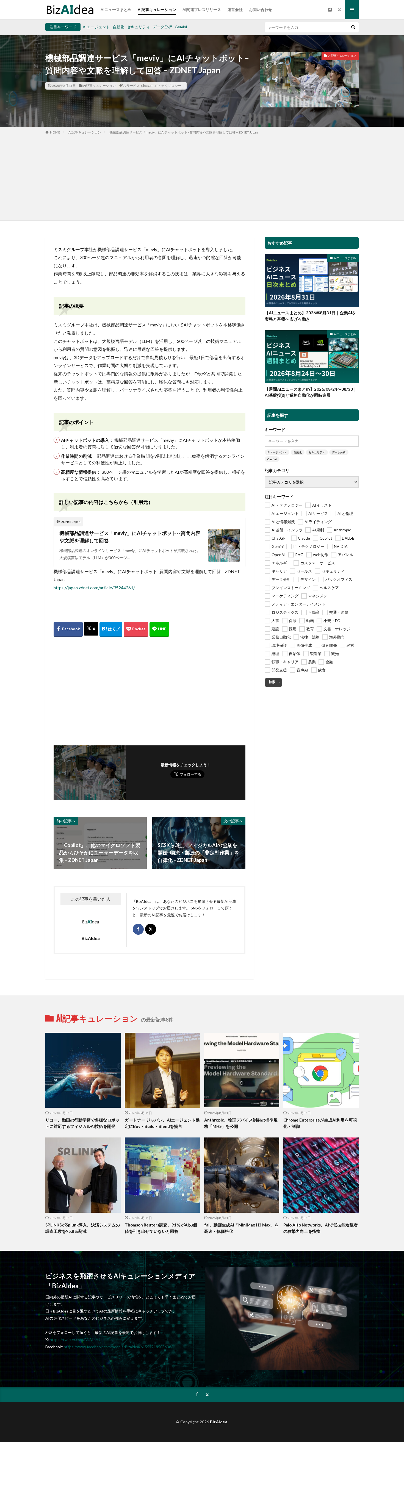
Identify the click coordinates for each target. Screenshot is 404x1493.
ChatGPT (147, 86)
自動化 (118, 26)
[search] (353, 27)
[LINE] (159, 629)
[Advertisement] (202, 176)
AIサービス (131, 86)
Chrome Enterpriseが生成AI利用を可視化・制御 (320, 1123)
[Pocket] (136, 629)
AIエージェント (96, 26)
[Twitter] (91, 629)
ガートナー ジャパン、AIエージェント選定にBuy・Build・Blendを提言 (162, 1123)
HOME (55, 132)
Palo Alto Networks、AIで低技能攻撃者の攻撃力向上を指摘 (320, 1228)
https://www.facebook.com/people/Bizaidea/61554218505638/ (118, 1346)
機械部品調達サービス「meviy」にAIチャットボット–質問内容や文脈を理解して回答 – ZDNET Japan (183, 132)
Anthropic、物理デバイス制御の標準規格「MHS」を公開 (241, 1123)
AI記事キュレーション (157, 9)
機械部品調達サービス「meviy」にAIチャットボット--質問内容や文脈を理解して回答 (129, 536)
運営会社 (235, 9)
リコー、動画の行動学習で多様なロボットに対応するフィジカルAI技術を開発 (82, 1123)
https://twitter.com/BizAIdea (75, 1339)
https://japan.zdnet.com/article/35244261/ (94, 587)
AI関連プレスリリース (201, 9)
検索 (272, 682)
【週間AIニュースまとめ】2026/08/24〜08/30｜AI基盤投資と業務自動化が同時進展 (311, 392)
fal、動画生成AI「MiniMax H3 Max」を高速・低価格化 (241, 1228)
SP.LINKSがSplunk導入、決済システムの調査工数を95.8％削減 (82, 1228)
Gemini (181, 26)
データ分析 (162, 26)
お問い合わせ (260, 9)
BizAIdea (218, 1421)
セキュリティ (138, 26)
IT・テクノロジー (168, 86)
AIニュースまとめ (116, 9)
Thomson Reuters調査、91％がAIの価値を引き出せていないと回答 (161, 1228)
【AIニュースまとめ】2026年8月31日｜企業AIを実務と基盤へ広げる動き (310, 315)
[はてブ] (110, 629)
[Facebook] (68, 629)
